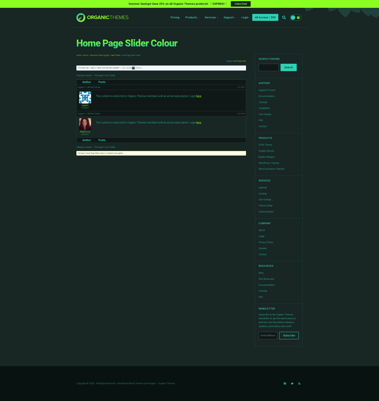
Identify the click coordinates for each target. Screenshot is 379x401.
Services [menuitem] (210, 17)
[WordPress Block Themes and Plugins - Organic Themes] (108, 18)
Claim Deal (241, 3)
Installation (264, 108)
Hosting (262, 193)
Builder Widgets (267, 157)
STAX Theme (265, 144)
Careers (263, 248)
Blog (261, 272)
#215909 (241, 87)
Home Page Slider (239, 61)
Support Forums (267, 90)
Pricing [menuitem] (175, 17)
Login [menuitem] (244, 17)
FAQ (261, 120)
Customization (266, 211)
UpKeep (263, 187)
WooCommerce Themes (272, 169)
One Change (265, 114)
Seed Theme (115, 55)
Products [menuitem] (191, 17)
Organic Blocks (266, 150)
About (262, 230)
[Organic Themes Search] (284, 17)
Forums (85, 55)
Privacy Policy (266, 242)
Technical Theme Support (100, 55)
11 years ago (124, 68)
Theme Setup (266, 205)
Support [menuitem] (229, 17)
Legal (261, 236)
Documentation (267, 96)
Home (78, 55)
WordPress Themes (269, 163)
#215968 (241, 114)
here (198, 96)
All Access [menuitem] (261, 17)
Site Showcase (266, 279)
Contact (263, 126)
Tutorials (263, 102)
